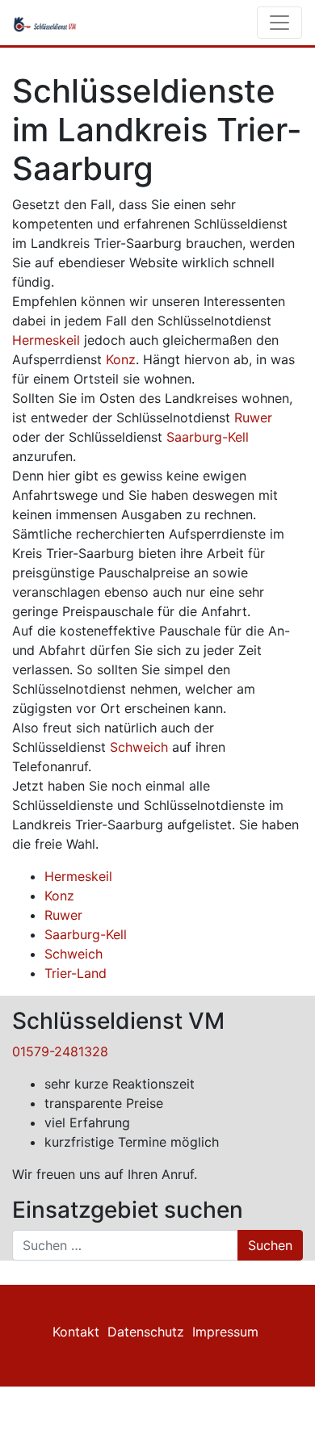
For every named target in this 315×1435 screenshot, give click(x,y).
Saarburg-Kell (207, 437)
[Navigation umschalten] (279, 22)
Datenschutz (145, 1332)
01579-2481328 (60, 1051)
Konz (121, 359)
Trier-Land (75, 973)
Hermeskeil (46, 340)
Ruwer (253, 417)
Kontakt (75, 1332)
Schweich (139, 747)
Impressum (225, 1332)
